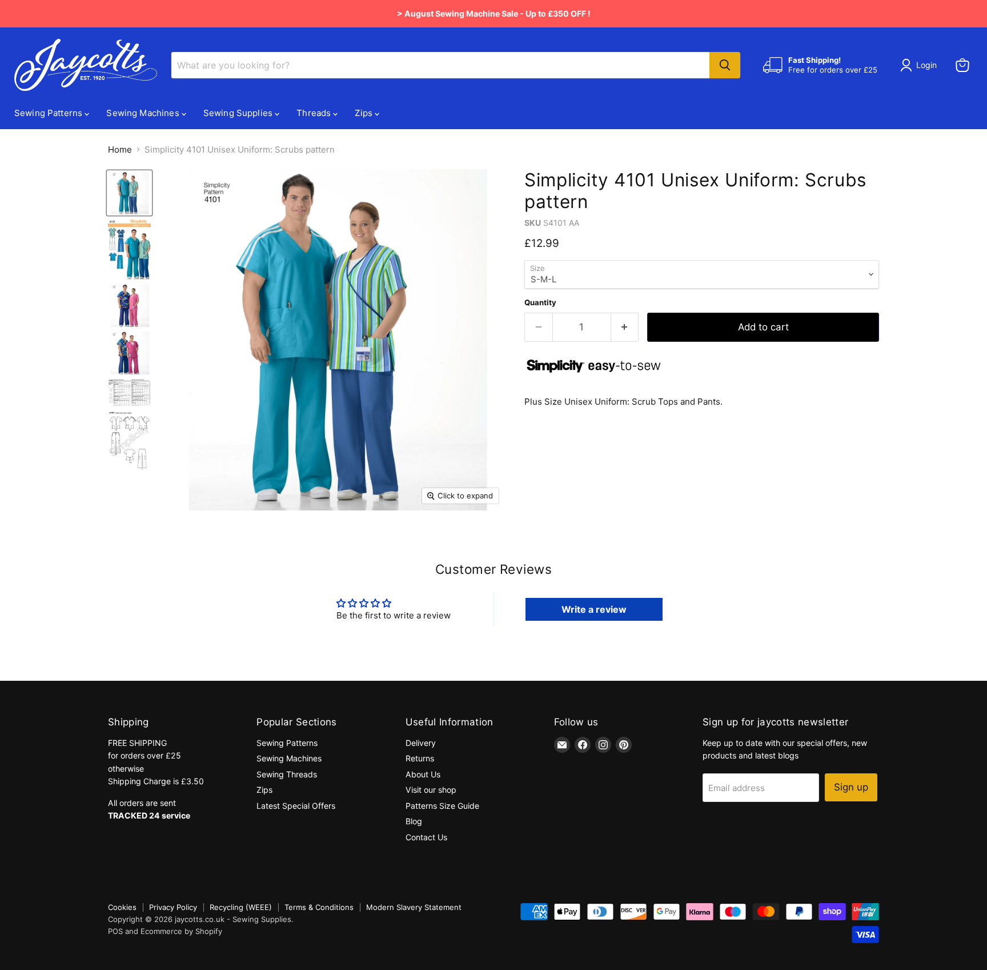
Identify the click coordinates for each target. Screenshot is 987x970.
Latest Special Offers (295, 806)
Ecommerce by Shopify (181, 931)
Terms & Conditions (319, 907)
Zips (365, 112)
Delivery (421, 743)
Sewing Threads (286, 774)
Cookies (122, 907)
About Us (423, 774)
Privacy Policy (173, 907)
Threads (314, 112)
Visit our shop (431, 790)
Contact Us (426, 837)
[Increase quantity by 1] (625, 327)
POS (115, 931)
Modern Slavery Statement (414, 907)
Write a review (594, 609)
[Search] (724, 65)
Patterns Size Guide (442, 806)
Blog (414, 821)
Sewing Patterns (49, 112)
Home (120, 149)
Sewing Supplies (239, 112)
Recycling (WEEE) (241, 907)
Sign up (851, 787)
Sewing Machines (143, 112)
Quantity (540, 302)
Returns (420, 758)
